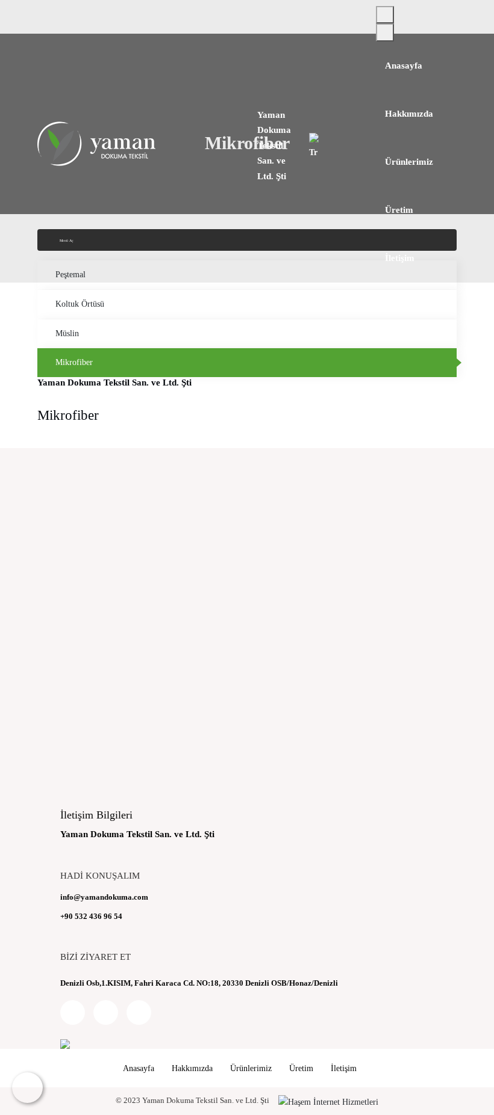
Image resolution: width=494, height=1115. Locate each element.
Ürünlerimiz (409, 162)
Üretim (399, 210)
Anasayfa (403, 65)
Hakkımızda (409, 113)
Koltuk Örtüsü (79, 304)
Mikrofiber (74, 362)
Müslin (67, 333)
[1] (385, 14)
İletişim (399, 258)
